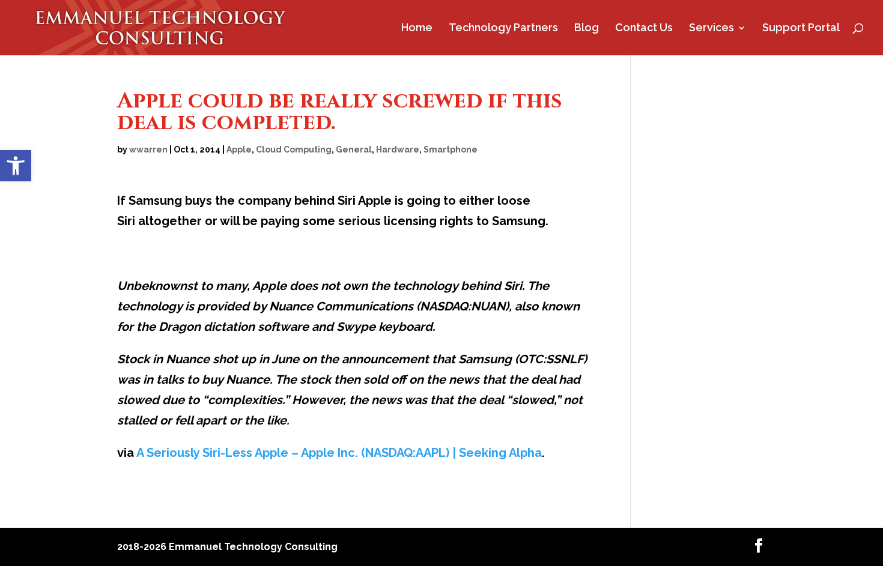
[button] (15, 165)
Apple (239, 149)
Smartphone (450, 149)
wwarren (148, 149)
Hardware (397, 149)
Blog (586, 28)
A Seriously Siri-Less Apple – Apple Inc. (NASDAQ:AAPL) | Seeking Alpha (339, 453)
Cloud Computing (294, 149)
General (354, 149)
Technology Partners (503, 28)
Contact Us (644, 28)
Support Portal (801, 28)
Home (416, 28)
